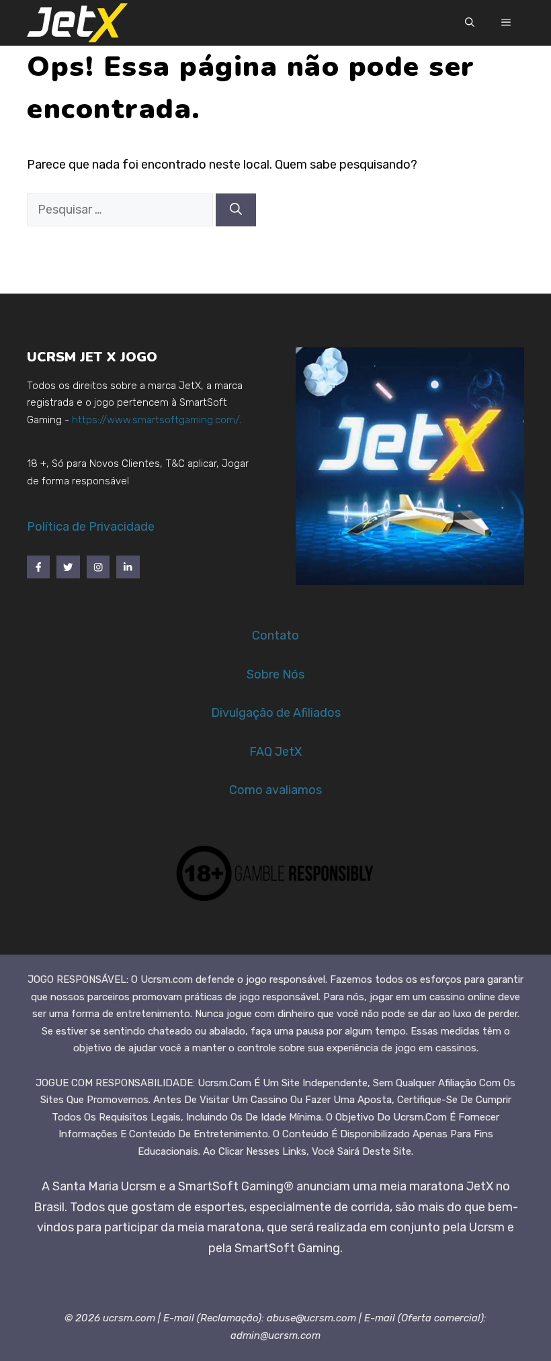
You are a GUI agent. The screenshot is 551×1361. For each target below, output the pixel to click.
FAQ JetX (275, 751)
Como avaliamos (275, 790)
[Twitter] (67, 567)
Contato (275, 635)
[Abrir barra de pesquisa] (470, 23)
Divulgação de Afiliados (276, 712)
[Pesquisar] (236, 209)
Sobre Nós (275, 674)
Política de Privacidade (91, 526)
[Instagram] (98, 567)
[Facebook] (38, 567)
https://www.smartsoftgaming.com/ (156, 420)
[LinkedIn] (127, 567)
